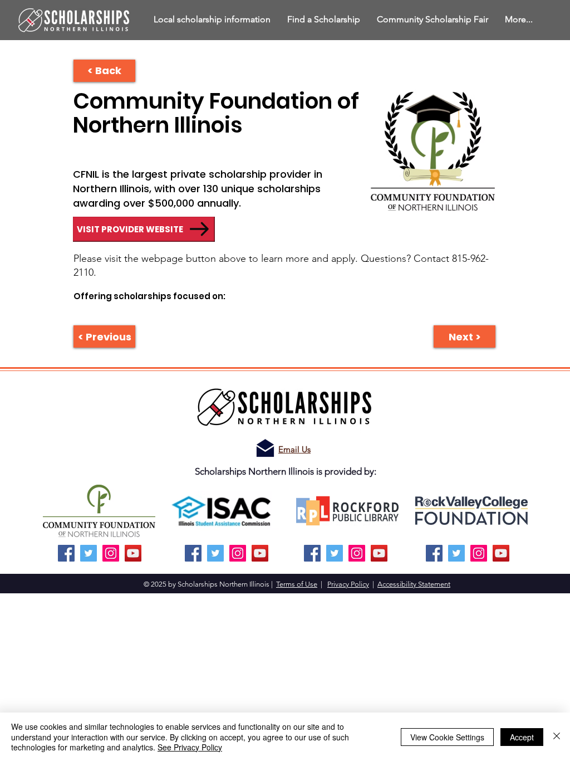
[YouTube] (133, 553)
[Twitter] (88, 553)
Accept (522, 737)
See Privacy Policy (190, 747)
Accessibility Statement (413, 584)
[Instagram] (110, 553)
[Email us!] (265, 448)
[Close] (556, 736)
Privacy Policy (348, 584)
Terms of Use (296, 584)
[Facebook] (66, 553)
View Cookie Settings (447, 737)
